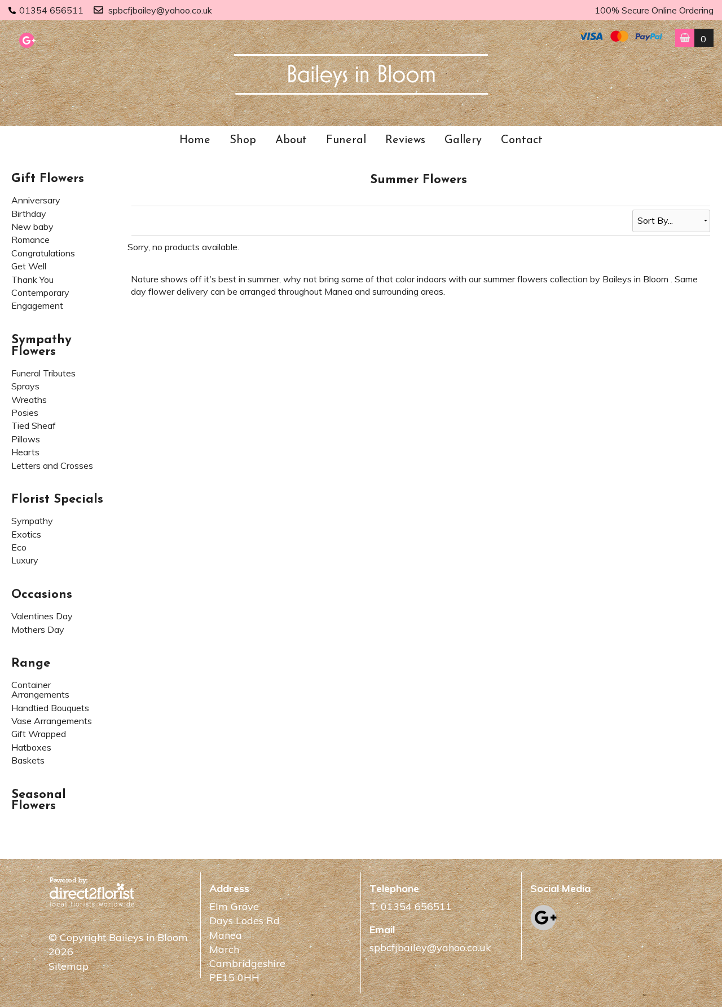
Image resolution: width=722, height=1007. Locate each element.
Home (194, 140)
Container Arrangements (40, 689)
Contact (522, 140)
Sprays (25, 386)
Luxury (24, 560)
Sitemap (69, 966)
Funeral (346, 140)
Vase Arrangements (51, 720)
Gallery (463, 140)
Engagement (37, 305)
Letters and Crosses (52, 465)
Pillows (25, 439)
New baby (32, 226)
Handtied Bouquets (50, 707)
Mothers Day (37, 629)
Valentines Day (42, 616)
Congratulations (43, 253)
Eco (19, 547)
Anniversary (35, 200)
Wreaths (29, 399)
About (291, 140)
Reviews (405, 140)
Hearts (25, 452)
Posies (24, 412)
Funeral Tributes (43, 373)
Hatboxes (31, 747)
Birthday (28, 213)
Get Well (28, 266)
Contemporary (40, 292)
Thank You (32, 279)
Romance (30, 239)
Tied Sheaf (33, 425)
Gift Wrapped (38, 733)
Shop (243, 140)
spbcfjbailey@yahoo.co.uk (160, 10)
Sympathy (32, 520)
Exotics (26, 534)
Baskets (28, 760)
